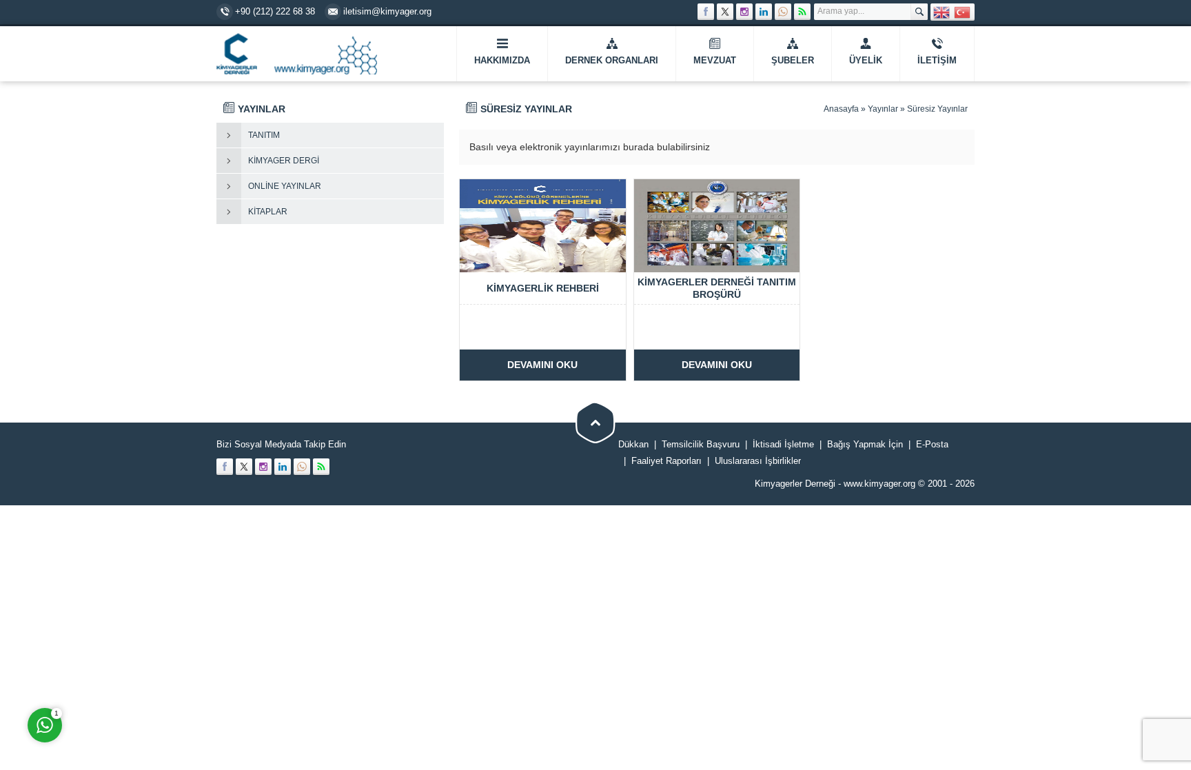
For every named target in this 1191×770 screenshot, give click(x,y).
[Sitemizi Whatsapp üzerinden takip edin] (783, 11)
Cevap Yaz (131, 669)
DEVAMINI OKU (542, 364)
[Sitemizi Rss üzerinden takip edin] (802, 11)
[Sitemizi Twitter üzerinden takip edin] (725, 11)
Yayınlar (883, 109)
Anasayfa (841, 109)
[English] (942, 11)
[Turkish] (963, 11)
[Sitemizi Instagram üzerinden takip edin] (744, 11)
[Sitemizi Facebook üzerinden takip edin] (706, 11)
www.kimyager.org (879, 483)
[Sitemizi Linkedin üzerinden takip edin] (763, 11)
